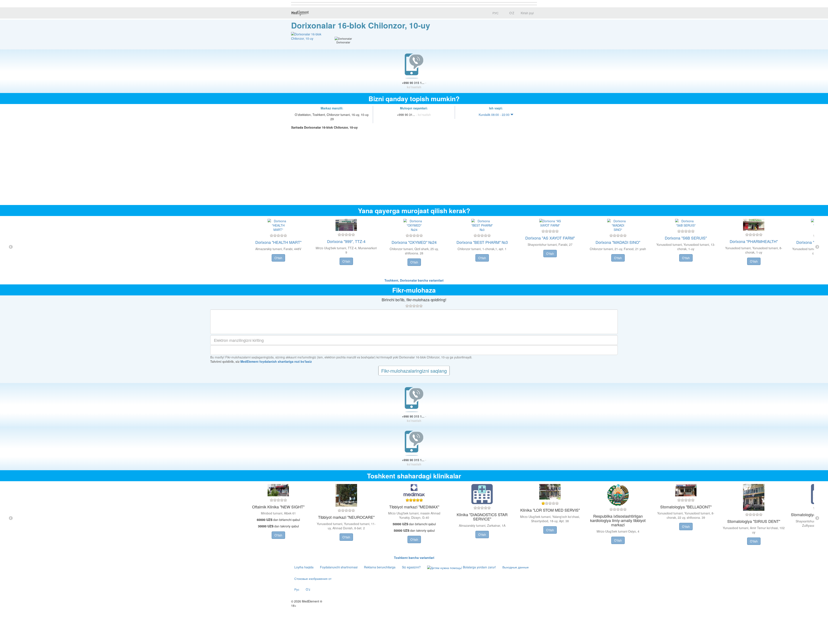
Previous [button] (11, 247)
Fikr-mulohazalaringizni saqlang (414, 370)
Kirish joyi (527, 13)
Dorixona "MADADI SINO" (618, 242)
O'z (308, 589)
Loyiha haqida (304, 567)
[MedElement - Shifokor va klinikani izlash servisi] (300, 13)
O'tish (278, 258)
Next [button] (817, 247)
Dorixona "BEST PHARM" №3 (482, 242)
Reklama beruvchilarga (379, 567)
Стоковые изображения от (312, 578)
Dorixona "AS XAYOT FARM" (550, 238)
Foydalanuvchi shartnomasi (339, 567)
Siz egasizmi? (411, 567)
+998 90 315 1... (414, 84)
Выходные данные (515, 567)
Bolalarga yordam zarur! (479, 567)
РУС (495, 13)
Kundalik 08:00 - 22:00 (494, 114)
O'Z (511, 13)
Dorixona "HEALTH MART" (278, 242)
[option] (414, 247)
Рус (296, 589)
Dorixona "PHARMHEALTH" (754, 241)
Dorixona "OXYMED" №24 (414, 242)
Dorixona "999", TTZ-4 (346, 241)
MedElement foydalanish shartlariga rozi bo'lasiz (276, 361)
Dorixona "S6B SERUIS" (686, 238)
